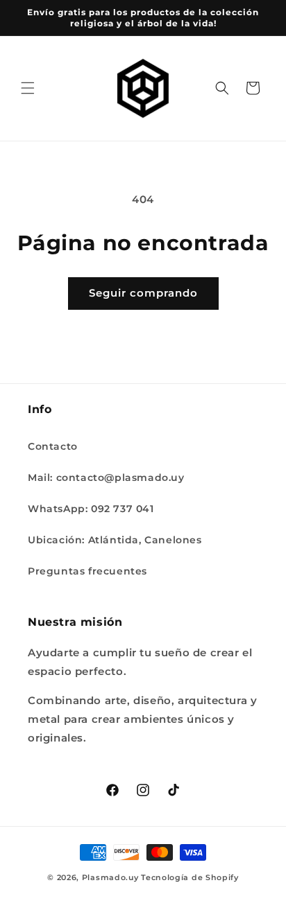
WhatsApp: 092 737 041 (91, 508)
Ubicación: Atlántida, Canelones (115, 540)
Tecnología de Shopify (190, 877)
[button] (27, 88)
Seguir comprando (143, 292)
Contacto (53, 446)
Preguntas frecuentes (87, 571)
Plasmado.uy (110, 877)
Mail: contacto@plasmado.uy (106, 477)
